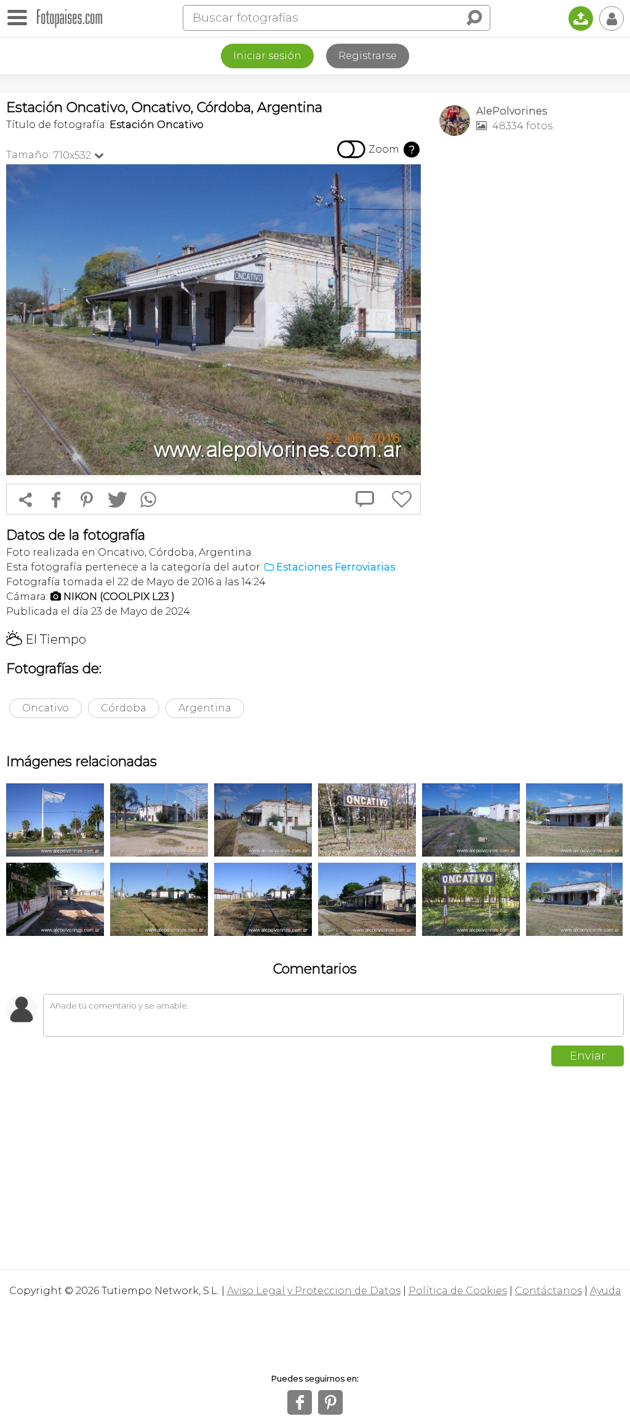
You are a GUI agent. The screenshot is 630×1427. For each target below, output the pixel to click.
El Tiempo (46, 639)
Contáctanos (548, 1291)
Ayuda (605, 1291)
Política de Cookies (458, 1291)
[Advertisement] (531, 231)
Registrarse (367, 56)
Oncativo (45, 708)
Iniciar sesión (267, 56)
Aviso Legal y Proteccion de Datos (314, 1291)
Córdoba (123, 708)
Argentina (204, 708)
